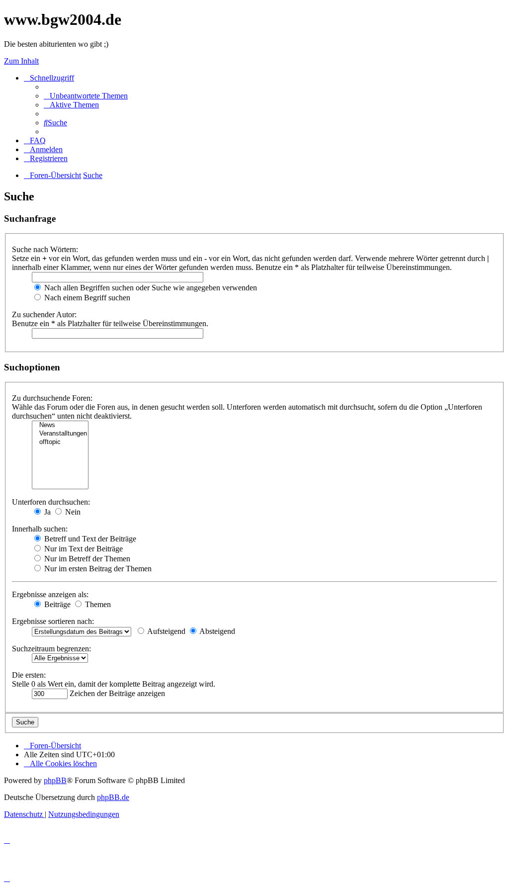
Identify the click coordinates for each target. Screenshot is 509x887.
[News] (60, 425)
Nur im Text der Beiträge (82, 548)
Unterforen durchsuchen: (51, 502)
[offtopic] (60, 442)
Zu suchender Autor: (44, 314)
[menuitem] (86, 95)
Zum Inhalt (21, 61)
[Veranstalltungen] (60, 434)
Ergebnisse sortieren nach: (53, 621)
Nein (72, 512)
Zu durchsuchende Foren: (52, 398)
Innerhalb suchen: (40, 529)
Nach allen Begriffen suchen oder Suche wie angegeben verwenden (149, 287)
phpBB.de (113, 797)
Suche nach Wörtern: (45, 249)
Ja (46, 512)
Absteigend (216, 631)
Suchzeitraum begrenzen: (51, 648)
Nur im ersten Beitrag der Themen (97, 568)
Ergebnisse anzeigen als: (50, 594)
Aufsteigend (165, 631)
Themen (97, 604)
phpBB (55, 780)
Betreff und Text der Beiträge (89, 538)
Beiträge (56, 604)
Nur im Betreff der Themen (86, 558)
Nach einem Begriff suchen (86, 297)
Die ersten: (29, 675)
